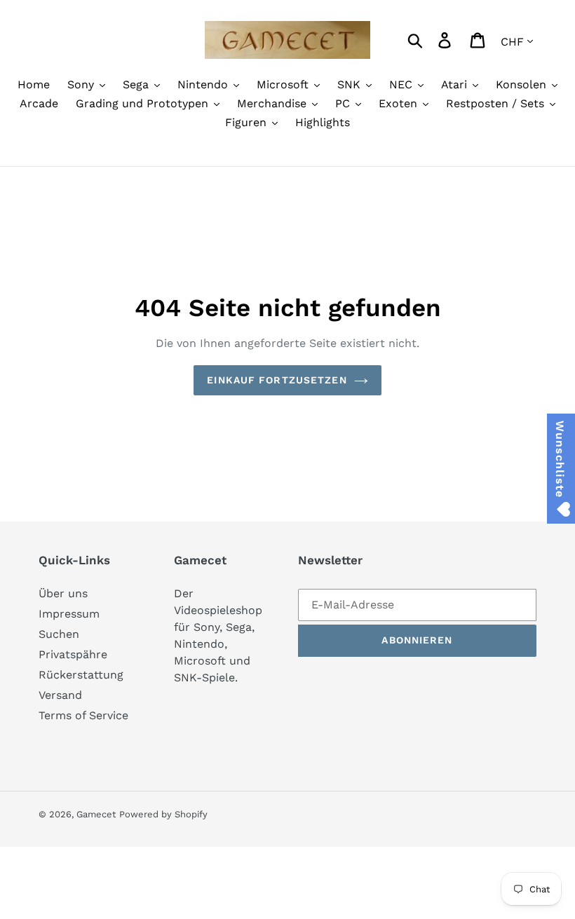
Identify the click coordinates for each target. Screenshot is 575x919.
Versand (60, 695)
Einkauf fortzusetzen (276, 380)
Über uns (63, 593)
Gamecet (96, 814)
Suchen (59, 634)
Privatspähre (73, 654)
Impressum (69, 613)
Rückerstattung (81, 674)
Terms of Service (83, 715)
